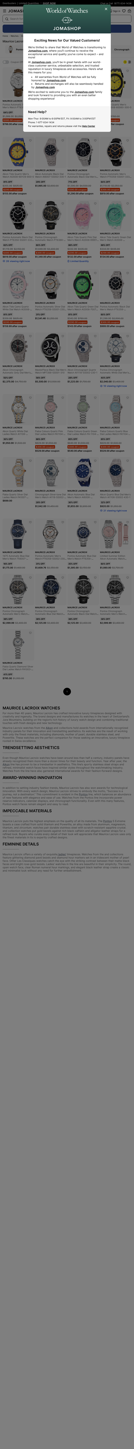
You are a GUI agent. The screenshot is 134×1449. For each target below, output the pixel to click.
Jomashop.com (38, 50)
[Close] (106, 9)
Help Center (88, 126)
